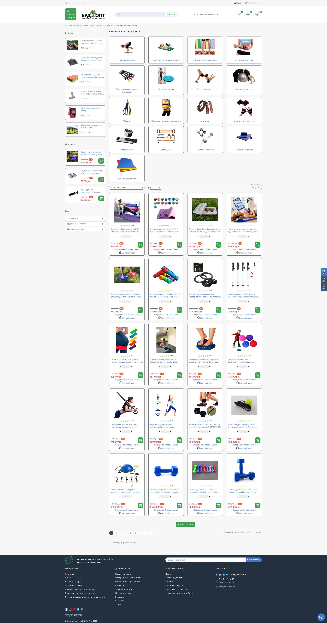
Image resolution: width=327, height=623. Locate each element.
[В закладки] (141, 196)
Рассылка (120, 601)
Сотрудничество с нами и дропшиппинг (85, 597)
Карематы (170, 581)
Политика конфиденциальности (81, 589)
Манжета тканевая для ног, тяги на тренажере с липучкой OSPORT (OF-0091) (204, 427)
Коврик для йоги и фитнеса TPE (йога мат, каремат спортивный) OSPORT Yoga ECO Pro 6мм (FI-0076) (165, 231)
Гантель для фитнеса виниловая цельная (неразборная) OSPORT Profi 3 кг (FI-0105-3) (205, 492)
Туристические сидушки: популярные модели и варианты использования (92, 60)
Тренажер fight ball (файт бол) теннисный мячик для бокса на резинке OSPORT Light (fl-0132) (242, 427)
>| (151, 533)
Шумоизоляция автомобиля (179, 593)
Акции (118, 604)
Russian (239, 3)
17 (172, 225)
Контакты (86, 3)
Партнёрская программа (127, 581)
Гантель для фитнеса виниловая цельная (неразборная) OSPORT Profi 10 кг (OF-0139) (166, 492)
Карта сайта (121, 585)
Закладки (119, 597)
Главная (68, 25)
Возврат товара (73, 581)
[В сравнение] (141, 200)
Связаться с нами (74, 585)
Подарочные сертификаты (128, 578)
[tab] (85, 218)
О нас (68, 578)
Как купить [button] (73, 218)
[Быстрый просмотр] (141, 205)
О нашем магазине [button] (77, 229)
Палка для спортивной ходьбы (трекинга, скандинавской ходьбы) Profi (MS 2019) (243, 297)
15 (172, 290)
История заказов (123, 593)
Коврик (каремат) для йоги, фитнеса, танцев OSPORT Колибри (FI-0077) (166, 295)
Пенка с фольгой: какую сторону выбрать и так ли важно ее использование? (92, 94)
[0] (248, 14)
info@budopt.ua (227, 586)
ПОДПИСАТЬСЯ (254, 560)
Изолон (169, 574)
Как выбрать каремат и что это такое (91, 126)
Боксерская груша (174, 585)
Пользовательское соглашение (80, 593)
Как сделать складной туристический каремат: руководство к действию (91, 77)
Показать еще (185, 524)
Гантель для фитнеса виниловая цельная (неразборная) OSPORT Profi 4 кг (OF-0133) (244, 492)
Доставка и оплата (73, 3)
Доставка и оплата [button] (77, 224)
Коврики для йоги (174, 578)
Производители (123, 574)
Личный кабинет (254, 3)
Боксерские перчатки (176, 589)
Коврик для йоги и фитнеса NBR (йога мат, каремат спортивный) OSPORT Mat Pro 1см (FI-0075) (125, 231)
